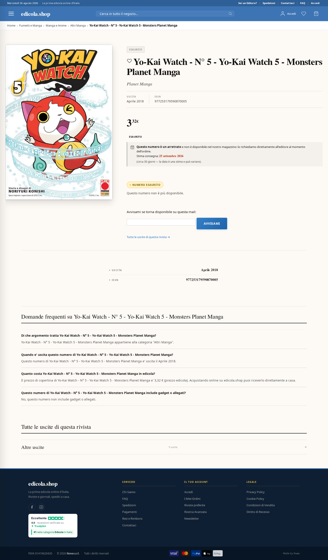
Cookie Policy (255, 499)
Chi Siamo (128, 492)
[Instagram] (41, 507)
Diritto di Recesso (258, 512)
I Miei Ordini (192, 499)
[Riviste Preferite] (303, 14)
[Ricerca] (230, 13)
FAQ (302, 3)
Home (11, 25)
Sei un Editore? (247, 3)
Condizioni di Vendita (261, 505)
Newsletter (191, 518)
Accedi (315, 3)
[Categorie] (11, 14)
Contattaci (287, 3)
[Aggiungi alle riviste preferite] (129, 61)
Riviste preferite (194, 505)
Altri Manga (78, 25)
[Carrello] (316, 14)
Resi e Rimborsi (132, 518)
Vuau (297, 553)
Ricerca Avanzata (195, 512)
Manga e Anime (56, 25)
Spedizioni (269, 3)
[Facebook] (31, 507)
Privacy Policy (256, 492)
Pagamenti (129, 512)
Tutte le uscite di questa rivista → (148, 237)
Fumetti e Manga (30, 25)
